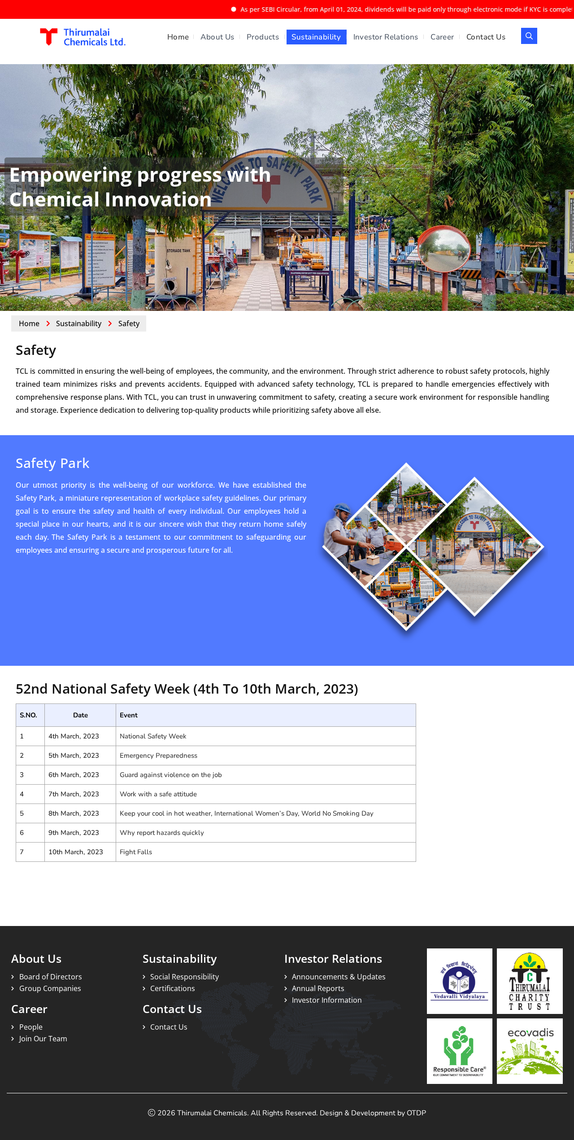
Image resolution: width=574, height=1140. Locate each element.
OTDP (416, 1113)
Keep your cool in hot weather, (167, 813)
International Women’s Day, (257, 813)
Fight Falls (136, 851)
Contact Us (485, 37)
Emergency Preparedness (158, 755)
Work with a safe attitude (158, 794)
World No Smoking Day (337, 813)
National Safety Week (153, 736)
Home (178, 37)
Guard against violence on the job (171, 774)
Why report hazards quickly (162, 832)
